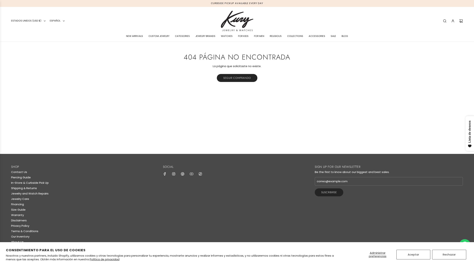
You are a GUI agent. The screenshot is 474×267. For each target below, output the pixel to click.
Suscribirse (329, 192)
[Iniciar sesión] (453, 21)
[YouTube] (191, 174)
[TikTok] (200, 174)
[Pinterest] (182, 174)
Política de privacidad (104, 259)
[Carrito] (461, 21)
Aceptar (413, 254)
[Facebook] (165, 174)
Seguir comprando (237, 78)
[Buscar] (445, 21)
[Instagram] (174, 174)
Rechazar (449, 254)
